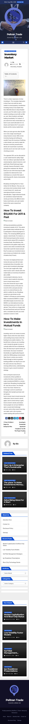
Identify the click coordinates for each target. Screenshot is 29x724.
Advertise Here (7, 520)
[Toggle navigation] (13, 42)
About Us (9, 716)
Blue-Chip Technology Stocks (11, 562)
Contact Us (6, 524)
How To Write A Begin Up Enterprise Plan (8, 424)
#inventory (13, 66)
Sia (13, 62)
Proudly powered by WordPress (9, 710)
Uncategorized (8, 612)
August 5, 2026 (10, 655)
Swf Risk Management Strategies (12, 554)
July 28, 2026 (9, 673)
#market (19, 66)
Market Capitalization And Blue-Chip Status (14, 615)
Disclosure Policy (8, 528)
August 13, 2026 (10, 637)
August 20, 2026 (10, 619)
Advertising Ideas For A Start (14, 501)
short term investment (10, 51)
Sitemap (5, 532)
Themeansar (14, 712)
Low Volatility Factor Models (11, 549)
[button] (23, 42)
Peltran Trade (14, 34)
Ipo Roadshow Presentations (11, 558)
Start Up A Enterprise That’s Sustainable (14, 466)
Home (4, 716)
